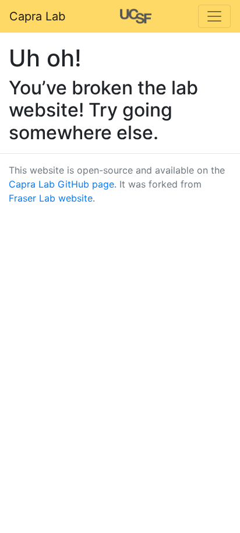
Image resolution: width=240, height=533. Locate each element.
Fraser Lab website (51, 198)
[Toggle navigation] (214, 16)
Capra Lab (37, 16)
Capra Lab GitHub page (61, 184)
